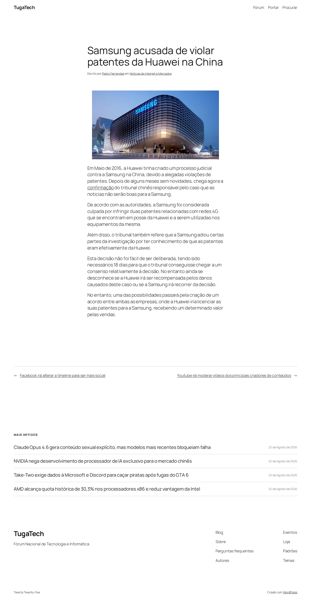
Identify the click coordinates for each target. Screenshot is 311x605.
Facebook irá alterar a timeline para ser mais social (62, 375)
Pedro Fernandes (113, 73)
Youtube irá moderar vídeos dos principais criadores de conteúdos (234, 375)
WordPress (290, 592)
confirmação (100, 187)
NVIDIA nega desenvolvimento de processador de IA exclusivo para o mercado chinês (103, 461)
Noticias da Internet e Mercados (151, 73)
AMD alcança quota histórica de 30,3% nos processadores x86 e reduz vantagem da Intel (107, 489)
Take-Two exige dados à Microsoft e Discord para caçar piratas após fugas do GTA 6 (101, 475)
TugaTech (24, 7)
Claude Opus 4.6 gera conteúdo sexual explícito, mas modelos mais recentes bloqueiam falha (112, 447)
